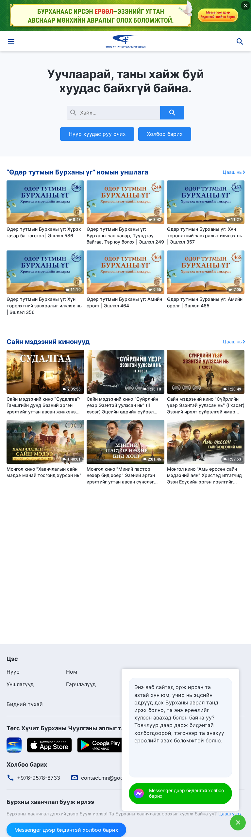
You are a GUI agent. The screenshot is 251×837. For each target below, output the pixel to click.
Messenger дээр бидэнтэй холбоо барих (66, 830)
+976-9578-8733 (38, 777)
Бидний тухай (25, 704)
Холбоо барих (165, 134)
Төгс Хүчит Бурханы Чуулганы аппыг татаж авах (79, 728)
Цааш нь (232, 172)
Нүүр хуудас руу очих (97, 134)
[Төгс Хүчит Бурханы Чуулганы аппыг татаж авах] (14, 744)
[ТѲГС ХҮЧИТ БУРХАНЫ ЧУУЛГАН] (125, 41)
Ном (71, 671)
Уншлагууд (20, 684)
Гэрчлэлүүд (81, 684)
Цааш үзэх (230, 813)
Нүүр (13, 671)
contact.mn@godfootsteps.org (119, 777)
